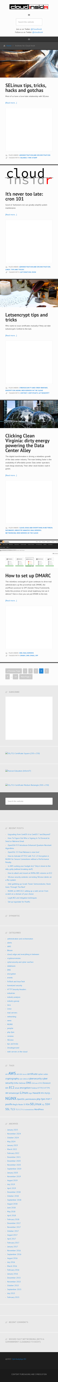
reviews (10, 1036)
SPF (36, 655)
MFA (42, 1093)
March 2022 (12, 1149)
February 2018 (13, 1219)
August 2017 (12, 1235)
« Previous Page (13, 671)
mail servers (35, 530)
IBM (6, 1093)
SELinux (23, 158)
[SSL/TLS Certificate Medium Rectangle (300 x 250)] (27, 785)
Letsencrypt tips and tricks (26, 317)
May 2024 (11, 1141)
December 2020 (14, 1161)
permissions (30, 1099)
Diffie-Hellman (20, 1083)
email (32, 655)
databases (9, 530)
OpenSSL (21, 1099)
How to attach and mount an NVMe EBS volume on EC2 (30, 873)
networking (10, 533)
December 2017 (14, 1223)
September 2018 (14, 1200)
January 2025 (12, 1130)
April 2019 (11, 1188)
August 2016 (12, 1258)
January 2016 (12, 1274)
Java (9, 1005)
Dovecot (47, 1083)
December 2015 (14, 1278)
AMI (6, 1074)
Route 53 (21, 1104)
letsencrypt (44, 393)
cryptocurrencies (14, 958)
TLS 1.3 (19, 1109)
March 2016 (12, 1266)
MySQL (47, 1093)
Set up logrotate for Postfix (19, 902)
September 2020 (14, 1169)
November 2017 (14, 1227)
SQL (43, 1105)
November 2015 (14, 1281)
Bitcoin (10, 950)
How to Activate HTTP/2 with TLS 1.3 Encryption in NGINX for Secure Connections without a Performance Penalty (27, 859)
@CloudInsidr (36, 29)
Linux (7, 269)
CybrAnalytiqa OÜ (19, 1359)
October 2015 (13, 1285)
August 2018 (12, 1204)
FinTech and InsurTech (16, 981)
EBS (6, 1088)
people (10, 1028)
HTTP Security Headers (16, 989)
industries (11, 993)
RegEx (15, 1104)
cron (34, 272)
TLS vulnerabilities (28, 1110)
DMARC (23, 655)
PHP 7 (49, 1099)
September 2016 (14, 1254)
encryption (10, 390)
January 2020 (12, 1172)
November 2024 (14, 1133)
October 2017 (13, 1231)
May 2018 (11, 1211)
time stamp (32, 158)
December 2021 (14, 1157)
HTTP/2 (40, 1088)
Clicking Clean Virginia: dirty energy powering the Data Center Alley (27, 442)
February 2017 (13, 1242)
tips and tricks (17, 269)
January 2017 (12, 1246)
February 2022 (13, 1153)
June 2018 (11, 1207)
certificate (33, 393)
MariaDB (36, 1093)
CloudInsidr (29, 7)
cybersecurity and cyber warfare (33, 388)
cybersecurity (35, 1078)
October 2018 (13, 1196)
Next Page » (26, 676)
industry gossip (13, 1001)
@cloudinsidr (37, 32)
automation (25, 272)
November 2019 (14, 1176)
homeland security (14, 985)
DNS (20, 653)
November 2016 (14, 1250)
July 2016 (11, 1262)
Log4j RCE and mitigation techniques (22, 898)
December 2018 (14, 1192)
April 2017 (11, 1239)
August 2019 (12, 1180)
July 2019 (11, 1184)
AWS (9, 946)
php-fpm (10, 1032)
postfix (9, 1104)
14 (15, 676)
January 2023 (12, 1145)
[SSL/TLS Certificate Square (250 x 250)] (29, 753)
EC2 (11, 1087)
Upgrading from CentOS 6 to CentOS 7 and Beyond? (29, 834)
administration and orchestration (34, 155)
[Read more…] (11, 103)
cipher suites (43, 1074)
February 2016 (13, 1270)
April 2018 (11, 1215)
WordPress (39, 1109)
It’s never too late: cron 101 (24, 196)
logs (30, 1093)
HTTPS (47, 1088)
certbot (24, 393)
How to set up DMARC (28, 575)
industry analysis (22, 530)
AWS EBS (19, 1074)
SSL (7, 1109)
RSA (28, 1104)
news (9, 1020)
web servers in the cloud (32, 390)
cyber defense (23, 1079)
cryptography (12, 1078)
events (10, 977)
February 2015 (13, 1297)
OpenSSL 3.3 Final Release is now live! (23, 852)
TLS (12, 1109)
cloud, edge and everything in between (35, 528)
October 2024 (13, 1137)
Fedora (34, 1088)
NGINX (18, 390)
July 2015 (11, 1293)
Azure (24, 1074)
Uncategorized (13, 1048)
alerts (9, 942)
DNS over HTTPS (37, 1083)
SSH (47, 1104)
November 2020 (14, 1165)
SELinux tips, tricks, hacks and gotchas (25, 87)
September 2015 (14, 1289)
